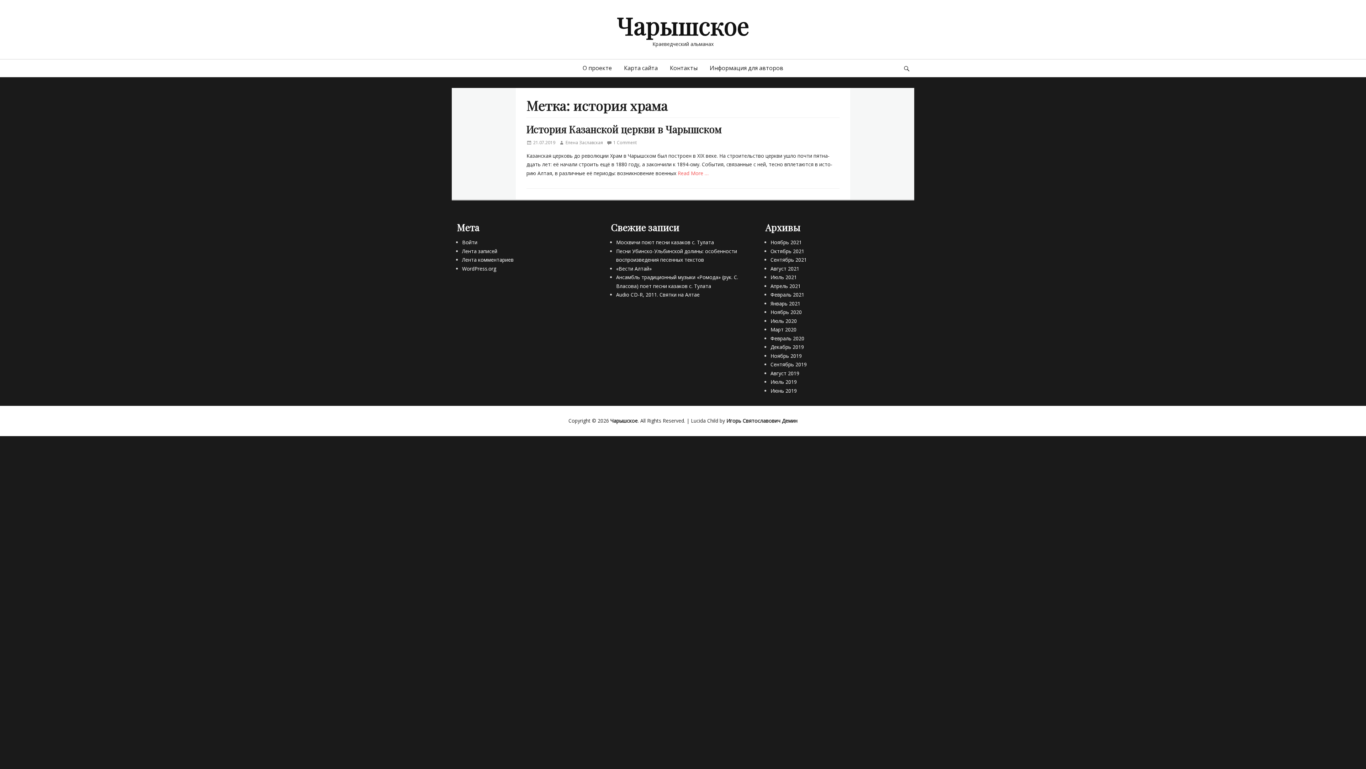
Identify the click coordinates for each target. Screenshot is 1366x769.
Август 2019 (785, 373)
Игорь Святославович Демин (762, 420)
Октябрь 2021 (787, 251)
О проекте (597, 68)
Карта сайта (641, 68)
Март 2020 (783, 329)
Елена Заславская (584, 143)
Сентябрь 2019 (789, 364)
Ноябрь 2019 (786, 355)
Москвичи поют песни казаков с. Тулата (665, 242)
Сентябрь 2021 (789, 259)
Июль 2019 (784, 381)
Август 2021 (785, 268)
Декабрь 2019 (787, 347)
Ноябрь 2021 (786, 242)
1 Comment (625, 143)
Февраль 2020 (787, 338)
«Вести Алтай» (634, 268)
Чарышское (683, 25)
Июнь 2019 (784, 390)
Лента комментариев (488, 259)
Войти (469, 242)
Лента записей (479, 251)
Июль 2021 (784, 277)
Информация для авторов (746, 68)
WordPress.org (479, 268)
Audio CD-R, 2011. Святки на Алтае (658, 294)
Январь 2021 (785, 303)
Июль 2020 (784, 321)
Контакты (684, 68)
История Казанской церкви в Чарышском (624, 129)
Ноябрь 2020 (786, 312)
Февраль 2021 (787, 294)
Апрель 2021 (786, 286)
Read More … (693, 173)
